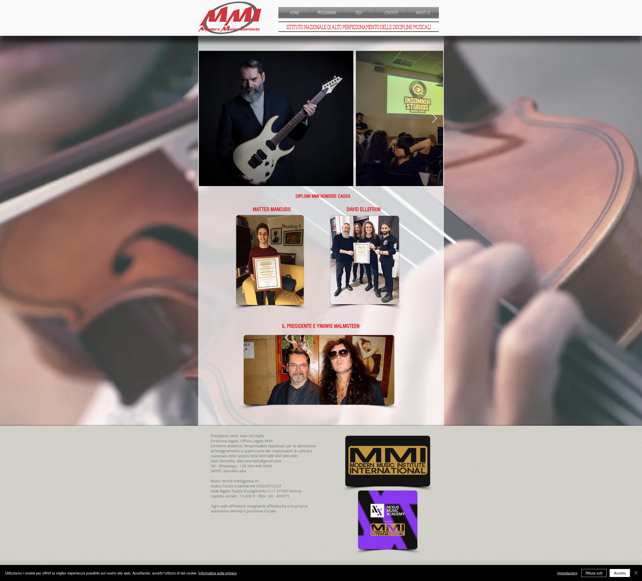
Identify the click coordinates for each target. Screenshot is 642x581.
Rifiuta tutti (594, 572)
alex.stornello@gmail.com (259, 460)
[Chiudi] (636, 573)
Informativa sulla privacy (217, 572)
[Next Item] (434, 118)
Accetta (620, 572)
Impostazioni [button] (567, 572)
